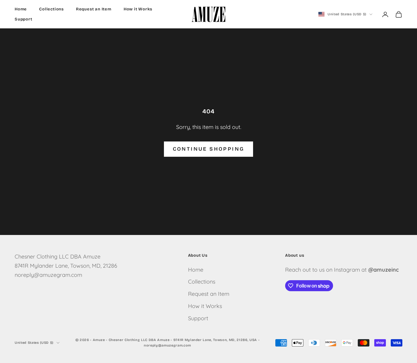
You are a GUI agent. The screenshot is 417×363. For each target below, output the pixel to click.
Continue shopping (209, 149)
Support (23, 19)
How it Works (138, 9)
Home (21, 9)
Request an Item (93, 9)
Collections (51, 9)
